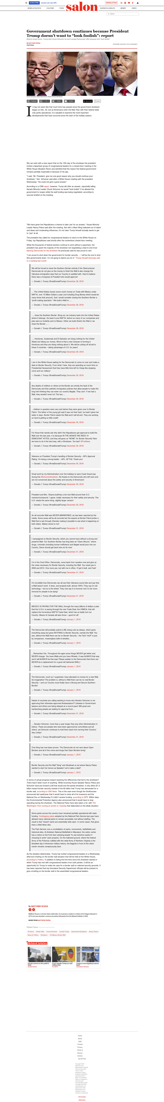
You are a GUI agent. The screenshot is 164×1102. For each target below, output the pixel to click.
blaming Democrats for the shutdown (42, 251)
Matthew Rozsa (34, 43)
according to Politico (35, 860)
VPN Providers (82, 1096)
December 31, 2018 (75, 528)
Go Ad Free (82, 1059)
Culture (50, 8)
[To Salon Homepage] (82, 6)
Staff (79, 1041)
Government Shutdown (79, 932)
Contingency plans (46, 816)
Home (80, 1036)
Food (62, 8)
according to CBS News (47, 792)
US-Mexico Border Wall (57, 935)
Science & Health (107, 8)
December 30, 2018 (75, 464)
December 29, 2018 (75, 375)
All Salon (31, 932)
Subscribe (34, 3)
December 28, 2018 (75, 281)
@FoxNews (85, 442)
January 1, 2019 (73, 620)
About (80, 1039)
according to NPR (80, 797)
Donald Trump (64, 932)
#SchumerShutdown (49, 477)
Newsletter (111, 3)
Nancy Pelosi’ (93, 932)
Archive (79, 1056)
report (46, 187)
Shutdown (44, 935)
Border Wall (40, 932)
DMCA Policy (82, 1100)
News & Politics (34, 8)
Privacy (79, 1047)
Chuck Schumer (51, 932)
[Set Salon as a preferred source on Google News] (88, 101)
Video (134, 8)
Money (123, 8)
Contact (80, 1044)
